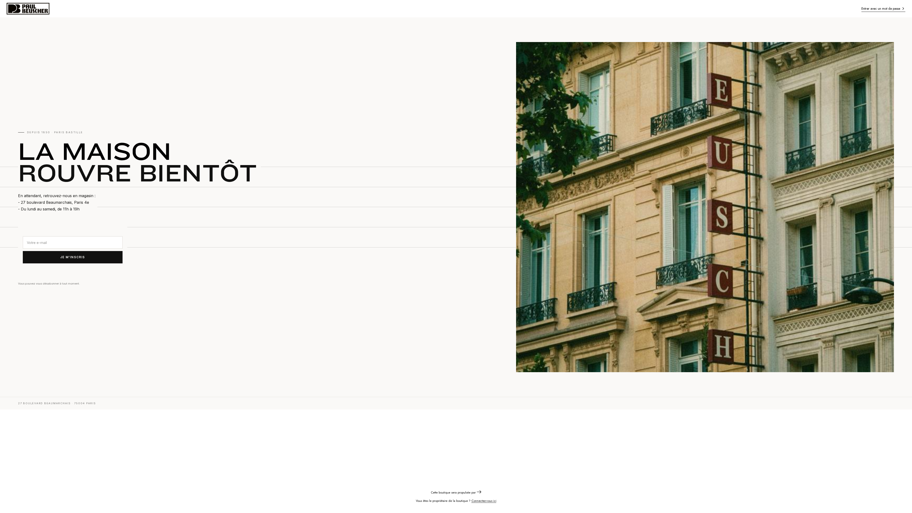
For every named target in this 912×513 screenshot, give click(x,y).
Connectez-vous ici (483, 501)
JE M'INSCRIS (72, 257)
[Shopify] (479, 492)
